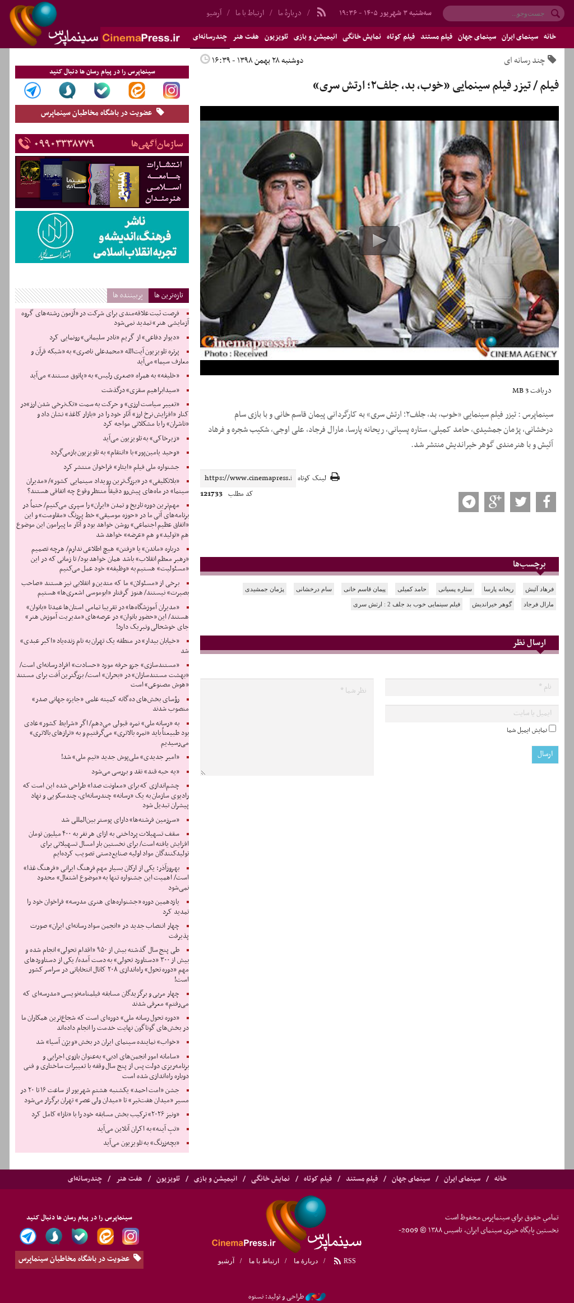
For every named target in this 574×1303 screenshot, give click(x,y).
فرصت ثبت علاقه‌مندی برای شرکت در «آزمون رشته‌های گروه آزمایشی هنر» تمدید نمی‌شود (105, 318)
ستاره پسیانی (455, 589)
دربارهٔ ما (290, 13)
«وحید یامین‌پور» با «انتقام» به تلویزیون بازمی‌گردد (114, 452)
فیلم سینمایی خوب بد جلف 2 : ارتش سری (406, 604)
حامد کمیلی (412, 589)
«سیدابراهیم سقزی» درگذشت (140, 390)
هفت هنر (246, 37)
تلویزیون (276, 37)
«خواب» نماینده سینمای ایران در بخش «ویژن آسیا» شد (107, 1042)
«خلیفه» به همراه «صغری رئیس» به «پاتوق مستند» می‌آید (104, 376)
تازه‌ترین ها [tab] (168, 295)
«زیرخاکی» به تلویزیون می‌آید (141, 438)
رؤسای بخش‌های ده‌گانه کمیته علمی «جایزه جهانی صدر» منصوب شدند (110, 704)
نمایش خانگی (361, 37)
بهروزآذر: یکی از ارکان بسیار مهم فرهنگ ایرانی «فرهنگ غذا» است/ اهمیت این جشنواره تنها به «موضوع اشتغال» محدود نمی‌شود (106, 878)
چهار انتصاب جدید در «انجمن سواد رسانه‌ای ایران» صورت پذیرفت (109, 931)
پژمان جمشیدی (264, 589)
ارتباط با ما (249, 13)
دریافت (532, 390)
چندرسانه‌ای (85, 1179)
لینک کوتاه (312, 479)
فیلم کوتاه (401, 37)
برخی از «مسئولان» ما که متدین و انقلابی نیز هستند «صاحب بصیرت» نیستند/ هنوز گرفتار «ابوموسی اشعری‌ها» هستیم (105, 588)
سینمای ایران (520, 37)
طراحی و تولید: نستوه (276, 1297)
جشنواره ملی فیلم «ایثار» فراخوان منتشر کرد (121, 467)
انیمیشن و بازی (315, 37)
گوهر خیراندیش (492, 604)
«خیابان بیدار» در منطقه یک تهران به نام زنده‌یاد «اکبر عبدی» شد (104, 646)
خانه (550, 37)
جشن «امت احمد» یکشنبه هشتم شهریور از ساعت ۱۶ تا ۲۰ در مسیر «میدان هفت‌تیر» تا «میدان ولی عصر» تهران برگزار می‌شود (104, 1095)
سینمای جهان (477, 37)
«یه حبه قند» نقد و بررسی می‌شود (135, 772)
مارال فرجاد (539, 604)
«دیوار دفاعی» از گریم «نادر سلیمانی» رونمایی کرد (114, 337)
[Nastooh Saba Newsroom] (315, 1297)
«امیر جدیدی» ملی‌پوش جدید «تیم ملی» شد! (120, 757)
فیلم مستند (436, 37)
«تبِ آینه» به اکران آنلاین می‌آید (138, 1129)
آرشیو (226, 1261)
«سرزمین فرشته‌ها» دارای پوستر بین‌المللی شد (120, 820)
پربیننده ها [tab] (128, 295)
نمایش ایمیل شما (527, 730)
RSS (349, 1261)
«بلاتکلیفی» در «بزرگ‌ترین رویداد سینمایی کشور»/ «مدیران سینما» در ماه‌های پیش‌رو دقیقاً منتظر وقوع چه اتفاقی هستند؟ (107, 486)
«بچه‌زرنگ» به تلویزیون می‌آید (141, 1143)
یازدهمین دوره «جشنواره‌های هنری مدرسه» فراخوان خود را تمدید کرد (108, 907)
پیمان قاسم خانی (365, 589)
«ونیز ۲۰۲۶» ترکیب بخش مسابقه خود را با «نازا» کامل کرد (105, 1114)
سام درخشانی (314, 589)
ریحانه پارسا (498, 589)
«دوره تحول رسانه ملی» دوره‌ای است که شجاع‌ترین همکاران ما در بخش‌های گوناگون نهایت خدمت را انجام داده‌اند (105, 1023)
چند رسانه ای (524, 60)
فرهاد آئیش (539, 589)
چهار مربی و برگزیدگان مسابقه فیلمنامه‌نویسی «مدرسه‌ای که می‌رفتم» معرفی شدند (106, 999)
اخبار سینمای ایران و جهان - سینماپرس (122, 24)
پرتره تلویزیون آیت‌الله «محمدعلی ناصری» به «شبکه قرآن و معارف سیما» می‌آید (110, 357)
